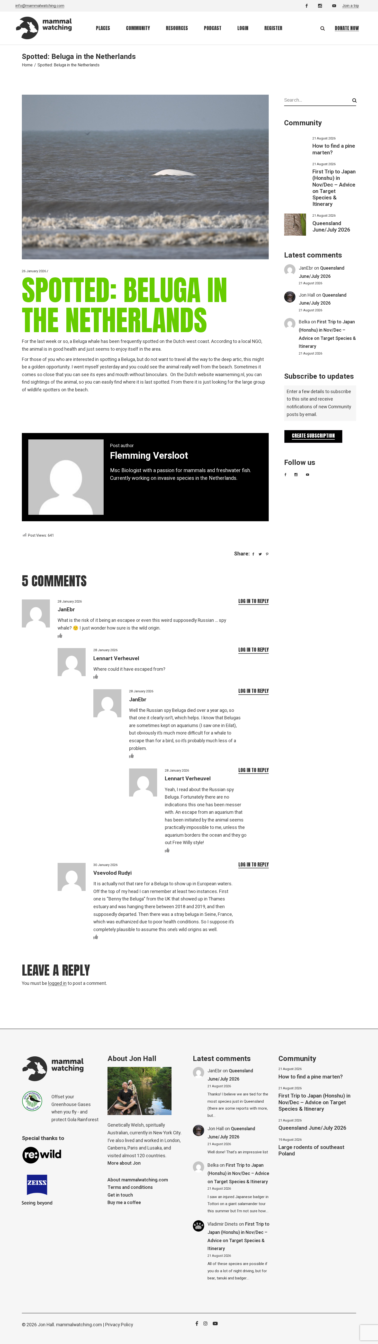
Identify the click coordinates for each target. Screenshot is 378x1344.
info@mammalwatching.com (39, 5)
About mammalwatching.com (137, 1180)
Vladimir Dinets (223, 1224)
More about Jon (124, 1163)
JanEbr (306, 268)
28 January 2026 (70, 601)
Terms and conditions (130, 1187)
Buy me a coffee (124, 1202)
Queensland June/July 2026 (331, 226)
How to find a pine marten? (333, 149)
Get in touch (120, 1195)
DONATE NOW (347, 28)
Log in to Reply (253, 601)
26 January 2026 (34, 271)
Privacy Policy (119, 1325)
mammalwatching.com (79, 1325)
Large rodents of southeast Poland (311, 1150)
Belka (304, 322)
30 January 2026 (105, 864)
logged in (57, 983)
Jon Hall (307, 295)
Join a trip (350, 5)
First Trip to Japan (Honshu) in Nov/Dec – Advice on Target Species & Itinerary (334, 188)
